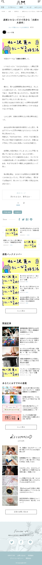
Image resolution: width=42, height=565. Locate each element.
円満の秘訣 (7, 212)
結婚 (21, 7)
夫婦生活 (16, 11)
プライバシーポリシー (16, 558)
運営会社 (28, 558)
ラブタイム (12, 7)
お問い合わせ (21, 555)
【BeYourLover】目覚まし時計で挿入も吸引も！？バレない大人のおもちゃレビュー (29, 490)
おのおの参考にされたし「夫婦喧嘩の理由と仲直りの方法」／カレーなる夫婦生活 (30, 299)
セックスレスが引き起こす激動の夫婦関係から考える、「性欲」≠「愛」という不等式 (30, 350)
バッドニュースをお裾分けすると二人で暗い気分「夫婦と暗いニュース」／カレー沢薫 (30, 370)
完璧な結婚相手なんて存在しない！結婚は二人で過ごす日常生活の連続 (29, 360)
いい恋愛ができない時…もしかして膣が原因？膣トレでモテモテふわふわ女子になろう (29, 480)
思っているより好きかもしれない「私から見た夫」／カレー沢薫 (29, 288)
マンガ (29, 7)
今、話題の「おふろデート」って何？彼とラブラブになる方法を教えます (30, 449)
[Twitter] (23, 219)
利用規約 (30, 555)
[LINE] (31, 219)
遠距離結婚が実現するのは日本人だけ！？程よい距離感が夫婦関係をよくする (29, 330)
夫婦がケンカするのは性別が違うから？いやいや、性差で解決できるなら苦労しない (29, 340)
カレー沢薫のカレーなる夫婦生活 (19, 27)
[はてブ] (27, 219)
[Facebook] (19, 219)
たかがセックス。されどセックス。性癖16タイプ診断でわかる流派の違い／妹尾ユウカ (29, 470)
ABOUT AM (11, 555)
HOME (3, 11)
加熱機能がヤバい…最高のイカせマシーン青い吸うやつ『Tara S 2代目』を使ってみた (29, 459)
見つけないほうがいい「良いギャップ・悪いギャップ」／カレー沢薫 (29, 277)
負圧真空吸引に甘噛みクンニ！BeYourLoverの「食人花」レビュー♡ (29, 500)
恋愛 (2, 7)
